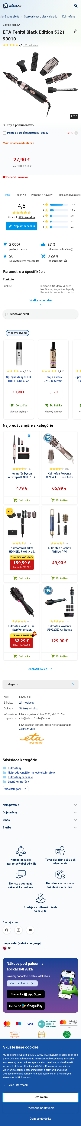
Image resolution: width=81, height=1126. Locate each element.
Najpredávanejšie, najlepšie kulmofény (31, 772)
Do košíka (24, 500)
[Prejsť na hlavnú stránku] (12, 6)
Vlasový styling (19, 411)
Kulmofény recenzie (20, 777)
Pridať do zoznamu (17, 177)
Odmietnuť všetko (40, 1118)
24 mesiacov (26, 702)
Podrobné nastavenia (40, 1108)
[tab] (7, 194)
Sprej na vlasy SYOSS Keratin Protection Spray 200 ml (53, 379)
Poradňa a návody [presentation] (42, 194)
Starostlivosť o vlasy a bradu (40, 16)
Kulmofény (68, 16)
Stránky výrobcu (28, 708)
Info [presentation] (7, 194)
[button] (40, 805)
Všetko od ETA (11, 24)
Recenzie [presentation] (20, 194)
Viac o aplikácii (19, 983)
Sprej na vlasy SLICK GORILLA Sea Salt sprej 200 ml (18, 379)
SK (9, 948)
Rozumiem (41, 1097)
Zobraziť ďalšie (37, 668)
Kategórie (12, 684)
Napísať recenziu (24, 226)
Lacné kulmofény (18, 781)
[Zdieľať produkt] (75, 31)
